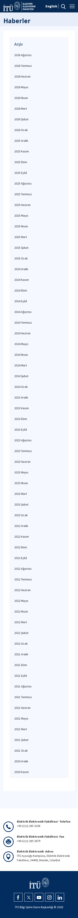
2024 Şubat (21, 376)
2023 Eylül (20, 429)
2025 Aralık (21, 141)
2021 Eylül (20, 676)
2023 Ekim (20, 419)
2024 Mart (20, 365)
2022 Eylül (20, 558)
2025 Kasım (21, 151)
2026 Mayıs (21, 87)
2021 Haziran (22, 708)
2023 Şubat (21, 504)
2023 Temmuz (23, 451)
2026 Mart (20, 108)
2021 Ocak (21, 750)
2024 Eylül (20, 301)
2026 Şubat (21, 119)
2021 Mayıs (21, 718)
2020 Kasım (21, 772)
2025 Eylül (20, 173)
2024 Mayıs (21, 344)
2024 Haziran (22, 333)
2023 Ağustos (23, 440)
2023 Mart (20, 494)
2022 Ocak (21, 643)
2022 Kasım (21, 536)
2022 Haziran (22, 590)
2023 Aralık (21, 397)
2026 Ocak (21, 130)
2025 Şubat (21, 248)
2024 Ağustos (23, 312)
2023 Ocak (21, 515)
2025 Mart (20, 237)
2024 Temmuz (23, 322)
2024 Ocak (21, 387)
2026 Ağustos (23, 55)
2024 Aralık (21, 269)
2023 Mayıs (21, 472)
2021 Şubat (21, 740)
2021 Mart (20, 729)
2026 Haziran (22, 76)
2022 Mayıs (21, 601)
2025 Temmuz (23, 194)
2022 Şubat (21, 633)
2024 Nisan (21, 355)
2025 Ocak (21, 258)
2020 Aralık (21, 761)
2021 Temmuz (23, 697)
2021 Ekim (20, 665)
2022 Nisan (21, 611)
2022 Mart (20, 622)
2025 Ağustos (23, 183)
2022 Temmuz (23, 579)
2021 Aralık (21, 654)
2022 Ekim (20, 547)
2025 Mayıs (21, 215)
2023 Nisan (21, 483)
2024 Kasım (21, 280)
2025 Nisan (21, 226)
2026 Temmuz (23, 66)
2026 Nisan (21, 98)
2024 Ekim (20, 290)
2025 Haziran (22, 205)
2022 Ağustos (23, 569)
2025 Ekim (20, 162)
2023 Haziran (22, 462)
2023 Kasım (21, 408)
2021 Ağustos (23, 686)
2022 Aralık (21, 526)
